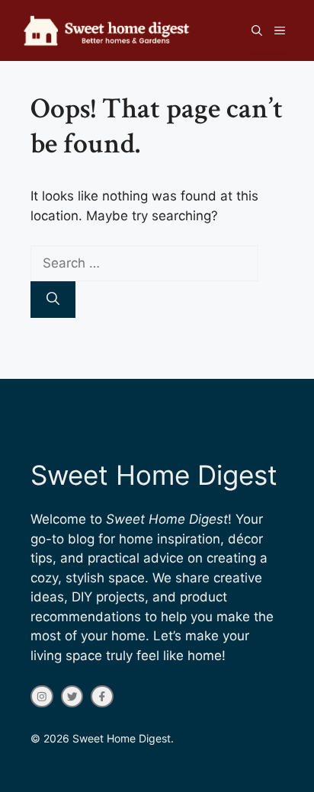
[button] (256, 30)
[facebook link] (102, 696)
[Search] (52, 299)
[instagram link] (41, 696)
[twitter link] (72, 696)
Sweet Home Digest (153, 475)
